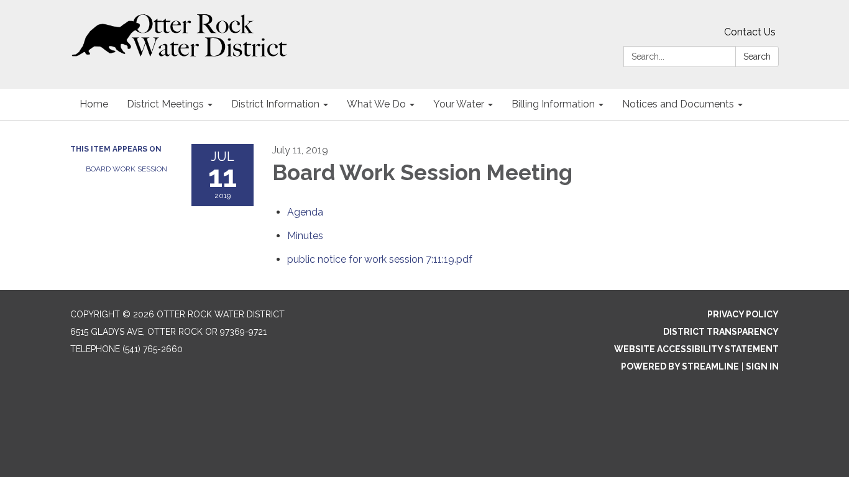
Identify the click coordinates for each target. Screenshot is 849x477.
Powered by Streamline (680, 366)
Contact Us (750, 32)
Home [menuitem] (94, 104)
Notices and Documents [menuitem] (678, 104)
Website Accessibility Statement (696, 349)
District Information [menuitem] (275, 104)
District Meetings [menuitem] (165, 104)
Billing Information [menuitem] (553, 104)
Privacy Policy (743, 314)
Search (757, 56)
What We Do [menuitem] (376, 104)
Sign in (762, 366)
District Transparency (721, 332)
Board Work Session (126, 169)
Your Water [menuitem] (458, 104)
